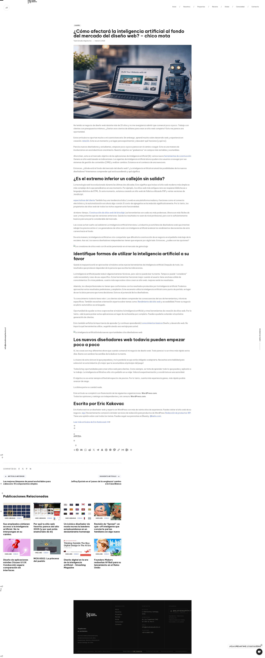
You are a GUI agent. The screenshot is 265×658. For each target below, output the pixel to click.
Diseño (77, 25)
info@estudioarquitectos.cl (151, 627)
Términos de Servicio (167, 651)
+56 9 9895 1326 (147, 632)
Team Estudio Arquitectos (82, 41)
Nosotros (184, 7)
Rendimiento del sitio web (149, 301)
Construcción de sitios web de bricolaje (107, 212)
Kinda (225, 7)
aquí (84, 413)
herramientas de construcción (177, 156)
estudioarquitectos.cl (181, 651)
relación (85, 141)
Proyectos (199, 7)
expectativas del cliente (84, 200)
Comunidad (238, 7)
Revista (213, 7)
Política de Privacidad (152, 651)
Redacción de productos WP (178, 413)
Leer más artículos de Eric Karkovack (90, 422)
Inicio (174, 7)
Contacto (253, 7)
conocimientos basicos (152, 323)
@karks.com (155, 416)
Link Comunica (137, 651)
